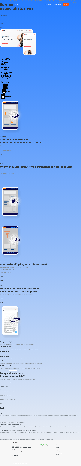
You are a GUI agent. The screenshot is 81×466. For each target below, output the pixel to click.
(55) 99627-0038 (44, 444)
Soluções (54, 4)
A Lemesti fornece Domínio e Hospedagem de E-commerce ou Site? (10, 424)
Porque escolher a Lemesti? (4, 413)
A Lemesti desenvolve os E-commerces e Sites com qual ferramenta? (11, 435)
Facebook (1, 27)
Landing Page (59, 451)
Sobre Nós (49, 4)
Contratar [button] (1, 154)
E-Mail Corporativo (60, 453)
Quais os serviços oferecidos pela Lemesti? (7, 418)
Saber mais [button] (1, 158)
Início (46, 4)
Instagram (1, 23)
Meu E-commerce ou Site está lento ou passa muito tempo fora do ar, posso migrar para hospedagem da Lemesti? (18, 430)
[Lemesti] (16, 4)
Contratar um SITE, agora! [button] (4, 386)
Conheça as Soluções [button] (3, 15)
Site (57, 450)
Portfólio (59, 4)
